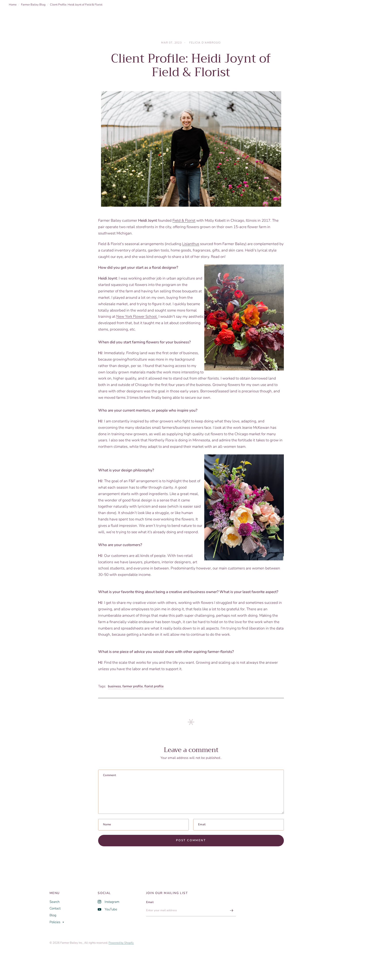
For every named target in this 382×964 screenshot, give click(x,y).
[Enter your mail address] (231, 910)
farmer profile (132, 686)
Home (13, 5)
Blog (53, 915)
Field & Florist (183, 220)
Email (150, 902)
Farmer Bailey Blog (33, 5)
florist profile (154, 686)
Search (54, 902)
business (114, 686)
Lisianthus (190, 243)
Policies (55, 922)
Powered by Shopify (121, 943)
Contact (55, 908)
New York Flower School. (137, 316)
